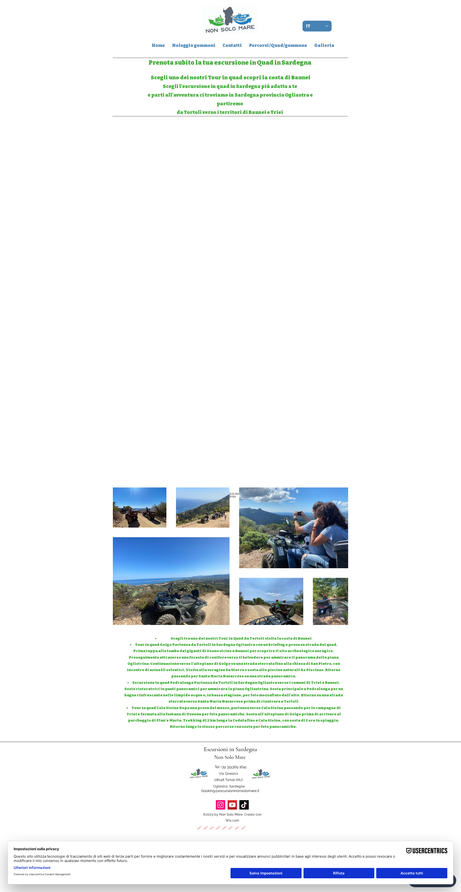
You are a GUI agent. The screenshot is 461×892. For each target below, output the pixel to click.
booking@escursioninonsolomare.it (230, 791)
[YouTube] (232, 805)
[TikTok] (244, 805)
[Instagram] (220, 805)
